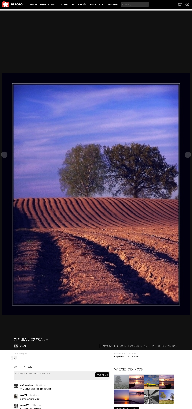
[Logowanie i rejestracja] (187, 4)
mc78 (23, 346)
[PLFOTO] (12, 4)
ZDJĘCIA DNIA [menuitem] (47, 4)
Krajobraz (119, 356)
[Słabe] (145, 346)
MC (16, 346)
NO (16, 386)
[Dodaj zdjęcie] (180, 4)
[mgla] (121, 382)
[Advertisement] (96, 30)
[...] (151, 397)
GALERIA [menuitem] (33, 4)
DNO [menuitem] (66, 4)
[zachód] (136, 382)
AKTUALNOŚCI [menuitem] (79, 4)
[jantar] (151, 382)
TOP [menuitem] (59, 4)
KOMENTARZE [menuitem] (110, 4)
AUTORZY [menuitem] (94, 4)
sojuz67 (24, 405)
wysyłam (102, 374)
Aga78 (23, 395)
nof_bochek (26, 385)
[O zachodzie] (166, 382)
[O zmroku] (121, 397)
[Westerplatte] (166, 397)
